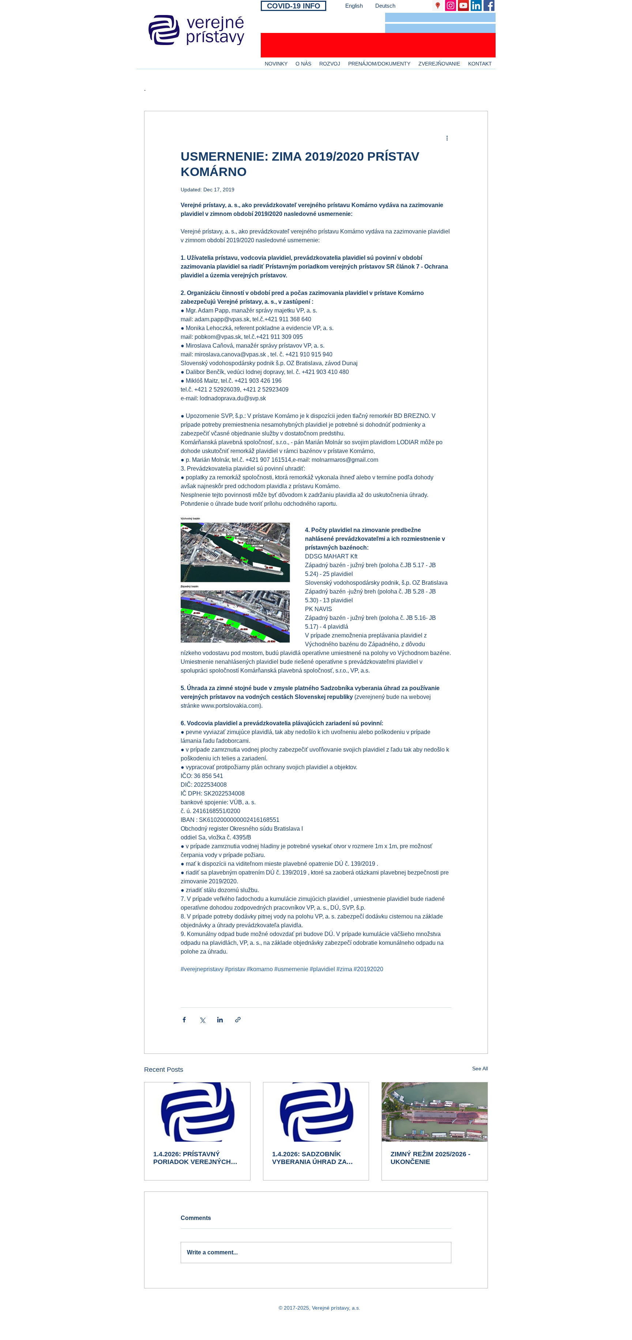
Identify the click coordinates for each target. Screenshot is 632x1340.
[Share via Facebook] (184, 1019)
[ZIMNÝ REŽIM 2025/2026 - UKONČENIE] (435, 1112)
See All (480, 1068)
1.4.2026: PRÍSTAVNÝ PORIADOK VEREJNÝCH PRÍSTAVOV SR (192, 1158)
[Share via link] (237, 1019)
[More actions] (447, 137)
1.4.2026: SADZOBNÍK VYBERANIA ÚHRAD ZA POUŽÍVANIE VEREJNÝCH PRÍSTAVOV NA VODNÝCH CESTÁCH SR (313, 1158)
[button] (440, 17)
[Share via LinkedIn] (220, 1019)
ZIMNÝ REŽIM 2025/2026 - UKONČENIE (430, 1157)
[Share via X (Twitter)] (202, 1019)
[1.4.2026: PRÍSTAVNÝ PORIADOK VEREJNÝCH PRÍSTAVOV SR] (197, 1112)
